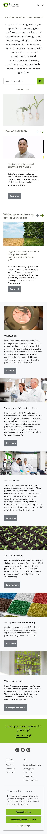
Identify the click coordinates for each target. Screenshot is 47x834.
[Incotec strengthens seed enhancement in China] (23, 147)
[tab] (8, 205)
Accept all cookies (23, 812)
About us (10, 370)
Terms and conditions (32, 765)
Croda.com (10, 772)
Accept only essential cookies (23, 819)
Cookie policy (28, 776)
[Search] (40, 81)
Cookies (24, 804)
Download (14, 289)
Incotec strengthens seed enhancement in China (21, 165)
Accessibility (28, 772)
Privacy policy (28, 768)
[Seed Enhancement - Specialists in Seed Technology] (11, 5)
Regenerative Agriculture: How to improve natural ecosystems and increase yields (23, 255)
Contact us (11, 518)
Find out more (12, 585)
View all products (23, 89)
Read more (14, 196)
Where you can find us (16, 707)
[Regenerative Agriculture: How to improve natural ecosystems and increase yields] (23, 234)
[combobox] (19, 81)
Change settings (23, 825)
